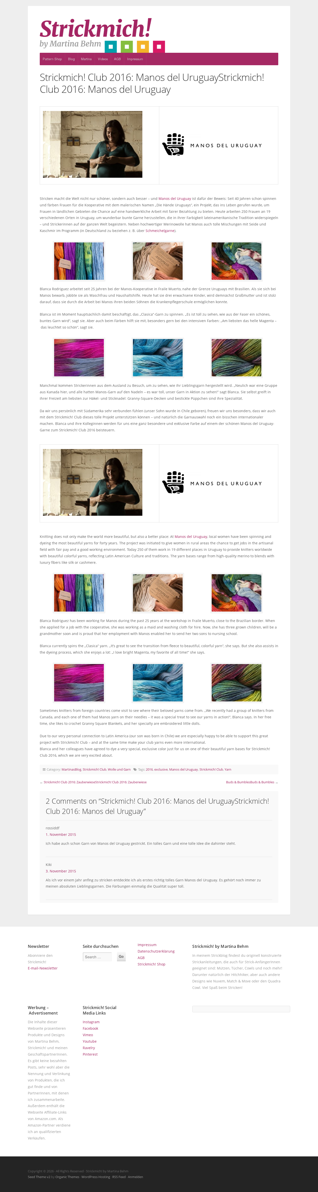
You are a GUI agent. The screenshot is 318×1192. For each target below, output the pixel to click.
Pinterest (90, 1054)
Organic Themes (67, 1177)
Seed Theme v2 (39, 1177)
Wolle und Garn (119, 769)
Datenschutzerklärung (156, 951)
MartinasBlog (71, 769)
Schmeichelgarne (160, 230)
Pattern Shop (52, 59)
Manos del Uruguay (175, 198)
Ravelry (89, 1047)
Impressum (135, 59)
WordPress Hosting (95, 1177)
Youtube (90, 1041)
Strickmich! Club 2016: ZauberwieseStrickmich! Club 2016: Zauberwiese (95, 782)
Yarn (228, 769)
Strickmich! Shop (151, 964)
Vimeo (88, 1034)
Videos (103, 59)
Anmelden (135, 1177)
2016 (149, 769)
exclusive (161, 769)
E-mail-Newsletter (43, 968)
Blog (71, 59)
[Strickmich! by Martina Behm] (159, 35)
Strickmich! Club (94, 769)
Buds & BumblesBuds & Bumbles (250, 782)
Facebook (90, 1028)
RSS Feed (119, 1177)
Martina (86, 59)
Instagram (91, 1022)
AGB (117, 59)
